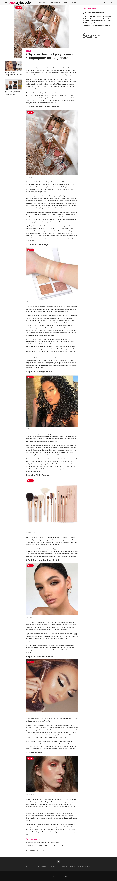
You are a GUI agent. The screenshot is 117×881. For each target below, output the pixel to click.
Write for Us (45, 866)
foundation (34, 307)
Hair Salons (80, 866)
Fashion (49, 2)
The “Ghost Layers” (89, 23)
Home (35, 2)
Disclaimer (54, 866)
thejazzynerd (30, 713)
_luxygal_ (29, 301)
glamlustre (29, 177)
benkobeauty (30, 617)
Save (19, 7)
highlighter (44, 93)
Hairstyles (57, 2)
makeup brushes (40, 537)
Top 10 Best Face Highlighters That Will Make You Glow (13, 74)
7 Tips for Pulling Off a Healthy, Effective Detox (97, 16)
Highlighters (46, 850)
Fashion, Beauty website (49, 876)
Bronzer (38, 850)
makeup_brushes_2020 (32, 532)
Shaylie (29, 62)
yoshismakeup (30, 794)
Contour (53, 634)
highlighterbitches (31, 429)
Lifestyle (66, 2)
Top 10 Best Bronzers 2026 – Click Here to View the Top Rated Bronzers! (13, 92)
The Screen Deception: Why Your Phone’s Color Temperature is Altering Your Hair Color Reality (97, 19)
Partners (72, 866)
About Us (28, 866)
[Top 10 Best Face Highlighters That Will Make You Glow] (13, 71)
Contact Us (36, 866)
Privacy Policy (63, 866)
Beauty (41, 2)
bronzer (35, 93)
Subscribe (88, 866)
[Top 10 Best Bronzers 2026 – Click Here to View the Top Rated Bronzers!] (13, 89)
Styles (74, 2)
